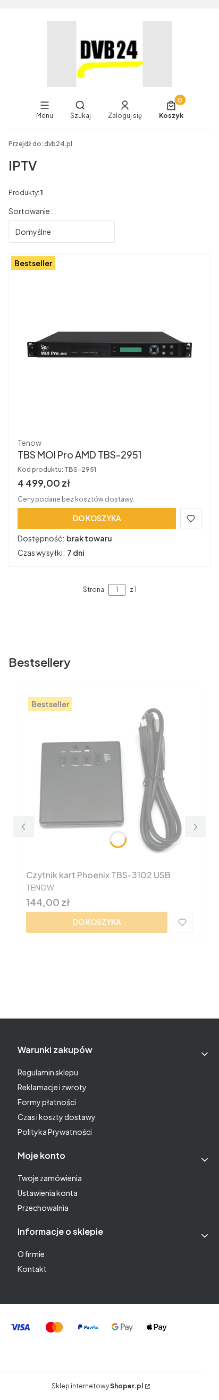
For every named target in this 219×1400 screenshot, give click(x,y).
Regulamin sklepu (48, 1072)
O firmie (31, 1254)
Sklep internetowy (97, 1386)
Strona (93, 589)
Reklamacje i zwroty (52, 1087)
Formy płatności (47, 1102)
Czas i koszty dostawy (57, 1117)
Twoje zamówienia (50, 1178)
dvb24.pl (40, 144)
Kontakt (32, 1269)
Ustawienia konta (48, 1193)
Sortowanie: (30, 211)
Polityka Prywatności (55, 1131)
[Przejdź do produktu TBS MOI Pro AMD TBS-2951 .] (109, 347)
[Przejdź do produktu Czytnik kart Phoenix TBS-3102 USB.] (109, 780)
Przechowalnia (43, 1207)
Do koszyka (97, 518)
